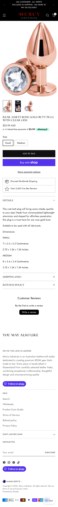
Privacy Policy (10, 425)
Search (6, 399)
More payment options (29, 172)
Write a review (29, 312)
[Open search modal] (47, 15)
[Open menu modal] (4, 15)
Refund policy (10, 420)
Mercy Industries (25, 486)
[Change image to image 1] (7, 106)
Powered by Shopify (11, 491)
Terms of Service (11, 415)
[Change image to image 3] (28, 106)
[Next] (53, 5)
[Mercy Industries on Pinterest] (14, 463)
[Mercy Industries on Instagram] (9, 463)
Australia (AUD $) (13, 481)
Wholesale (8, 404)
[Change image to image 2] (18, 106)
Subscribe (50, 452)
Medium (21, 143)
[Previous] (4, 5)
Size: (5, 137)
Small (8, 143)
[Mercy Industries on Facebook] (4, 463)
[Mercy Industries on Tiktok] (19, 463)
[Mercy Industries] (29, 15)
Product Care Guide (13, 409)
